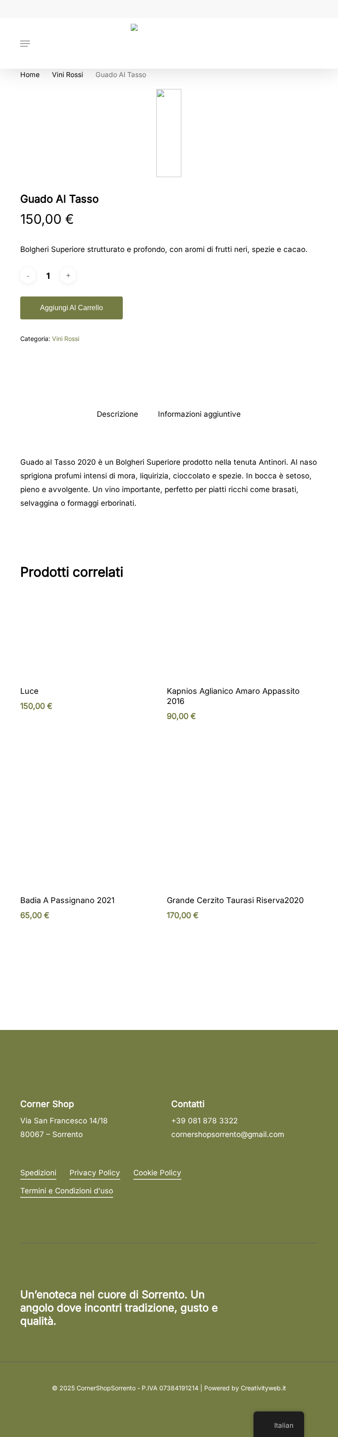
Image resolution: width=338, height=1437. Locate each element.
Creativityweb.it (263, 1388)
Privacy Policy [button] (95, 1172)
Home (30, 74)
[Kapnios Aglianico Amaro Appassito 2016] (238, 633)
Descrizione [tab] (117, 414)
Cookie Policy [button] (157, 1172)
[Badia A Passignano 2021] (91, 843)
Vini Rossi (67, 74)
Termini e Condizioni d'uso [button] (66, 1190)
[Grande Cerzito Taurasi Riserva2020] (238, 843)
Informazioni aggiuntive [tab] (199, 414)
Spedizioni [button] (38, 1172)
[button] (25, 43)
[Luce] (91, 633)
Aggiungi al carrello (71, 307)
